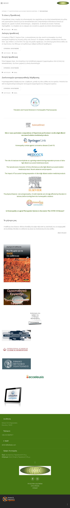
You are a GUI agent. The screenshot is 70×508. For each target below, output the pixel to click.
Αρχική (4, 11)
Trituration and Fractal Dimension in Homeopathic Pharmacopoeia (35, 110)
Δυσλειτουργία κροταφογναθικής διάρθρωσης (20, 77)
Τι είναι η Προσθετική (11, 15)
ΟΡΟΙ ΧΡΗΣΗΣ (35, 486)
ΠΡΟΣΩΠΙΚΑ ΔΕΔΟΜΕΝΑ (35, 484)
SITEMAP (35, 488)
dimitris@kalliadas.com (9, 445)
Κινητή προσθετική (10, 57)
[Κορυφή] (67, 504)
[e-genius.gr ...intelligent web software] (8, 499)
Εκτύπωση (6, 29)
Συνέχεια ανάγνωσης (11, 48)
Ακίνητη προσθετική (10, 33)
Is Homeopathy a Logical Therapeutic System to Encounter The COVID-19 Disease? (35, 211)
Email (15, 29)
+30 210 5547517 (7, 435)
